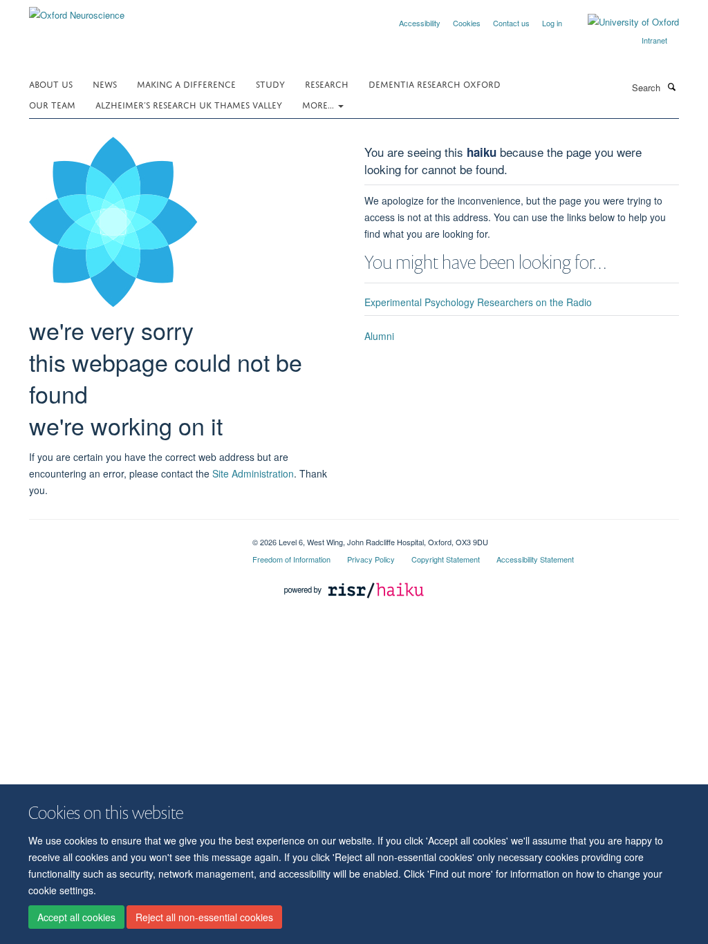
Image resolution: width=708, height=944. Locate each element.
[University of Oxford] (623, 22)
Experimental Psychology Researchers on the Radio (478, 302)
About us (51, 83)
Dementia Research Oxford (435, 83)
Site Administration (253, 473)
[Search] (671, 86)
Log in (552, 22)
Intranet (654, 40)
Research (326, 83)
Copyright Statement (445, 559)
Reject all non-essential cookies (204, 917)
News (105, 83)
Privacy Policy (371, 559)
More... (319, 104)
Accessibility (419, 22)
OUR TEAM (52, 104)
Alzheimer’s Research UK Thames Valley (188, 104)
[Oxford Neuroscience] (76, 10)
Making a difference (186, 83)
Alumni (379, 336)
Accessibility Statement (535, 559)
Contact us (511, 22)
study (270, 83)
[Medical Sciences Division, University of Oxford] (130, 537)
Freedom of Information (291, 559)
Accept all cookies (76, 917)
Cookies (467, 22)
